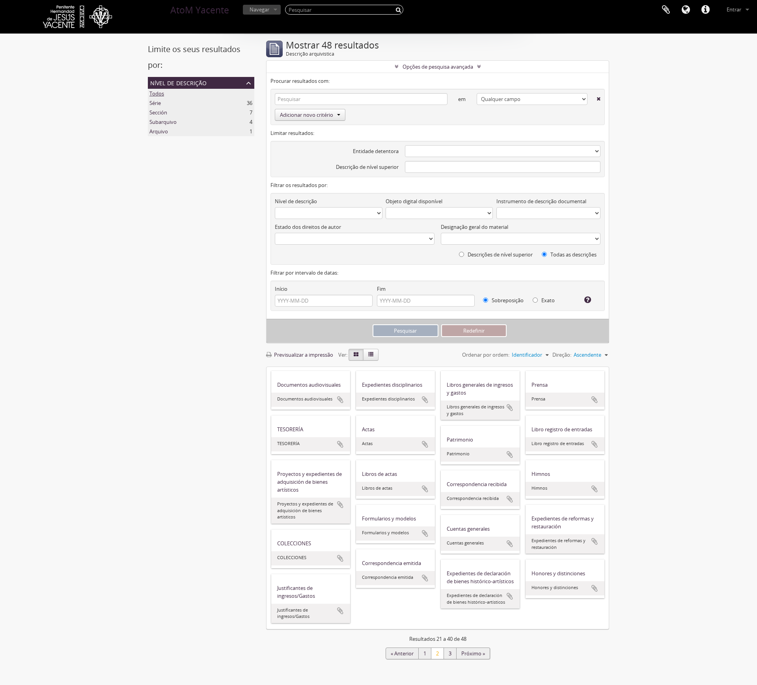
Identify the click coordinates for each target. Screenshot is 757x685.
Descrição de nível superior (367, 166)
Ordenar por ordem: (485, 354)
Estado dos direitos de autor (308, 226)
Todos (156, 93)
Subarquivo (163, 121)
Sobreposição (507, 300)
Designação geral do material (474, 226)
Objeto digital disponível (414, 201)
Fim (381, 288)
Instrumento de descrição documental (541, 201)
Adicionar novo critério (306, 114)
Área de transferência (666, 10)
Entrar (734, 9)
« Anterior (402, 653)
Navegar (259, 9)
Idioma (685, 10)
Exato (547, 300)
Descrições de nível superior (499, 254)
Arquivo (158, 131)
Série (155, 103)
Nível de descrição (178, 82)
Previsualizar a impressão (303, 354)
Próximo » (473, 653)
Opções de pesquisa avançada (438, 66)
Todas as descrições (573, 254)
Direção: (561, 354)
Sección (158, 112)
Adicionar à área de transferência (340, 400)
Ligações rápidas (705, 10)
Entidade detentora (376, 151)
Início (281, 288)
